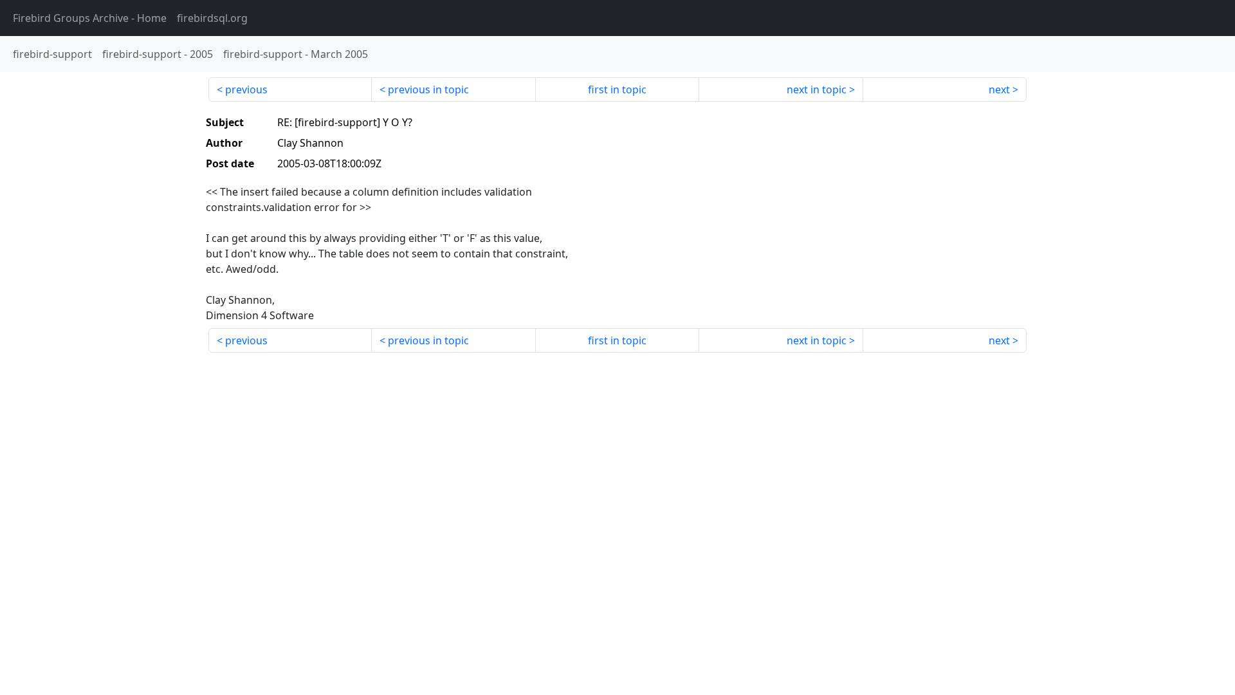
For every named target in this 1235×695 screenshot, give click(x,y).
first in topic (617, 89)
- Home (90, 18)
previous (246, 89)
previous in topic (428, 89)
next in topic (816, 89)
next (999, 89)
